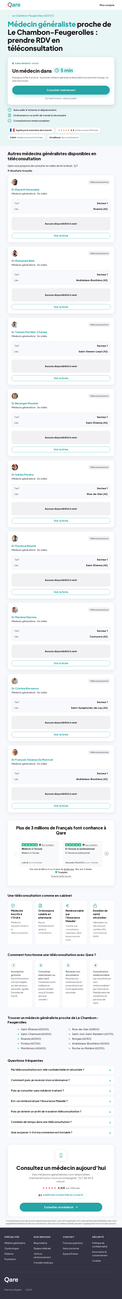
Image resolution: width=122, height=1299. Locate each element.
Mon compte (107, 5)
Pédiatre (8, 1253)
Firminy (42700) (30, 1043)
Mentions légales (13, 1289)
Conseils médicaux (43, 1262)
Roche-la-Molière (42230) (88, 1048)
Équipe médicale (42, 1248)
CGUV (28, 1289)
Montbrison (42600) (33, 1048)
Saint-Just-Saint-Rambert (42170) (92, 1034)
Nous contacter (71, 1248)
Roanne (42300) (31, 1038)
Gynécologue (11, 1248)
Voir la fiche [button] (61, 235)
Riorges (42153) (81, 1038)
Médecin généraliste (14, 1243)
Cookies (96, 1260)
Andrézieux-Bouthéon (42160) (90, 1043)
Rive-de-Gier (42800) (85, 1029)
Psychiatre (10, 1259)
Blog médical (40, 1243)
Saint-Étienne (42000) (35, 1029)
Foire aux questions (73, 1243)
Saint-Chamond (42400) (36, 1034)
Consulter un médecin (58, 1207)
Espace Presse (70, 1253)
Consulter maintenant (61, 90)
